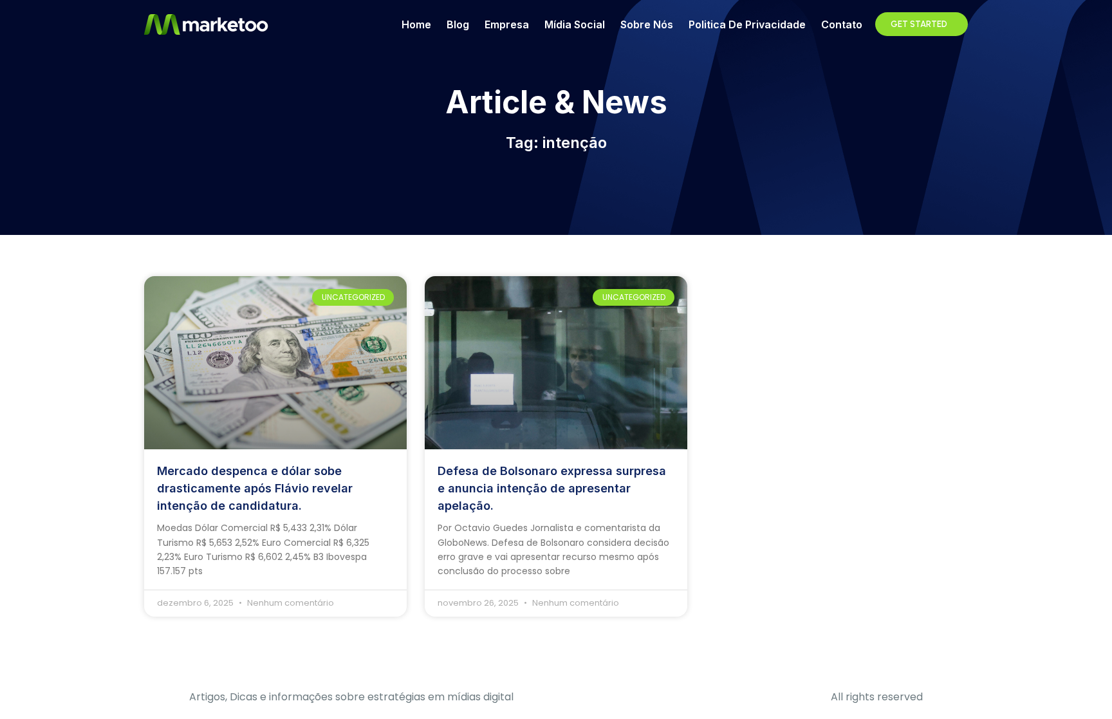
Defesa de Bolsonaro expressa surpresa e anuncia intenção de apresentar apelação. (552, 488)
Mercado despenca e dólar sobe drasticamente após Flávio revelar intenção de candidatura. (255, 488)
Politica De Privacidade (747, 24)
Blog (458, 24)
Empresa (507, 24)
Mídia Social (574, 24)
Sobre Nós (646, 24)
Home (416, 24)
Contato (841, 24)
